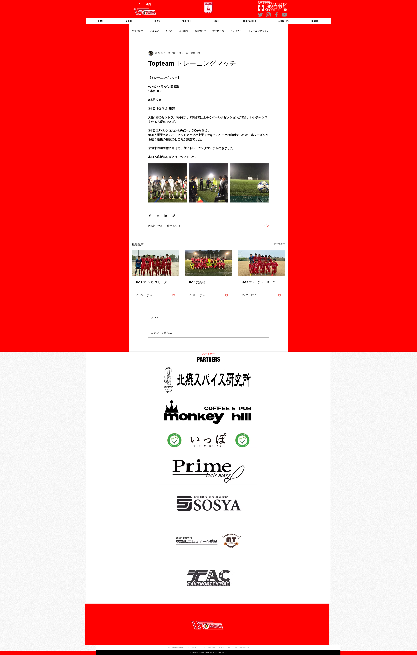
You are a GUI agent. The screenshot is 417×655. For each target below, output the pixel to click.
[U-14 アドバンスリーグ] (155, 263)
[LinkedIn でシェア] (165, 215)
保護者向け (200, 30)
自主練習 (183, 30)
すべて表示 (279, 244)
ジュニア (154, 30)
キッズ (168, 30)
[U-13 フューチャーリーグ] (261, 263)
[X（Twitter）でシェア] (157, 215)
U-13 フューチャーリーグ (258, 282)
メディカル (236, 30)
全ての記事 (137, 30)
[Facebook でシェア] (149, 215)
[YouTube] (284, 15)
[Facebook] (276, 15)
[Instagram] (268, 15)
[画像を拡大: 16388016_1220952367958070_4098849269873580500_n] (208, 182)
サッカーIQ (218, 30)
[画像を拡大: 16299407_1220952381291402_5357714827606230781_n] (249, 182)
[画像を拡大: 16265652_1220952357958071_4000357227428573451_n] (167, 182)
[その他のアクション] (267, 53)
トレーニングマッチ (258, 30)
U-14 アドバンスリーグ (151, 282)
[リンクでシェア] (173, 215)
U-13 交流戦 (197, 282)
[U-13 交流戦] (208, 263)
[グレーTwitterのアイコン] (260, 15)
